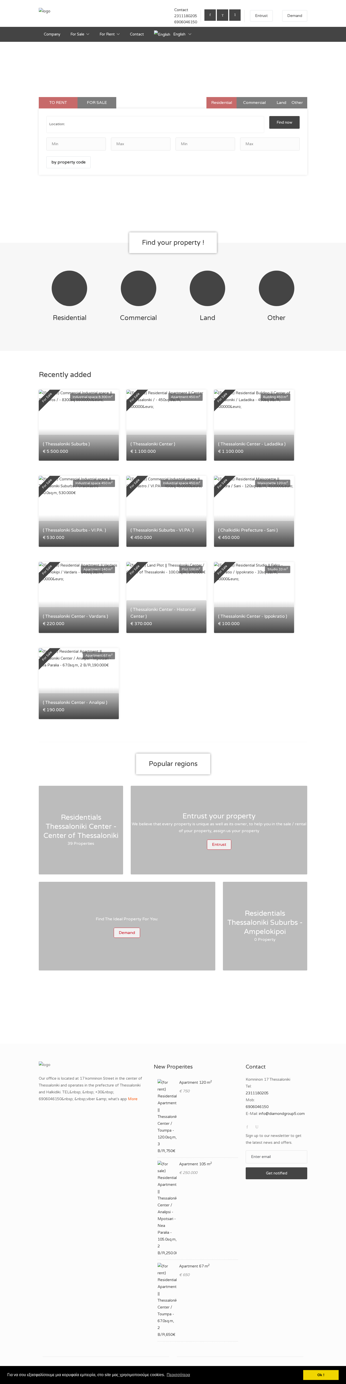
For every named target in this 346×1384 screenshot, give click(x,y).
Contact (137, 34)
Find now (284, 122)
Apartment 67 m (194, 1266)
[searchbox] (96, 124)
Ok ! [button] (320, 1375)
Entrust (261, 15)
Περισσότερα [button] (178, 1375)
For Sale (77, 34)
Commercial (254, 102)
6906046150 (185, 22)
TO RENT (58, 102)
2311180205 (185, 16)
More (133, 1099)
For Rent (107, 34)
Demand (294, 15)
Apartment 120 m (195, 1082)
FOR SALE (97, 102)
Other (297, 102)
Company (52, 34)
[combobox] (155, 124)
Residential (221, 102)
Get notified (276, 1173)
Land (281, 102)
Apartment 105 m (195, 1164)
